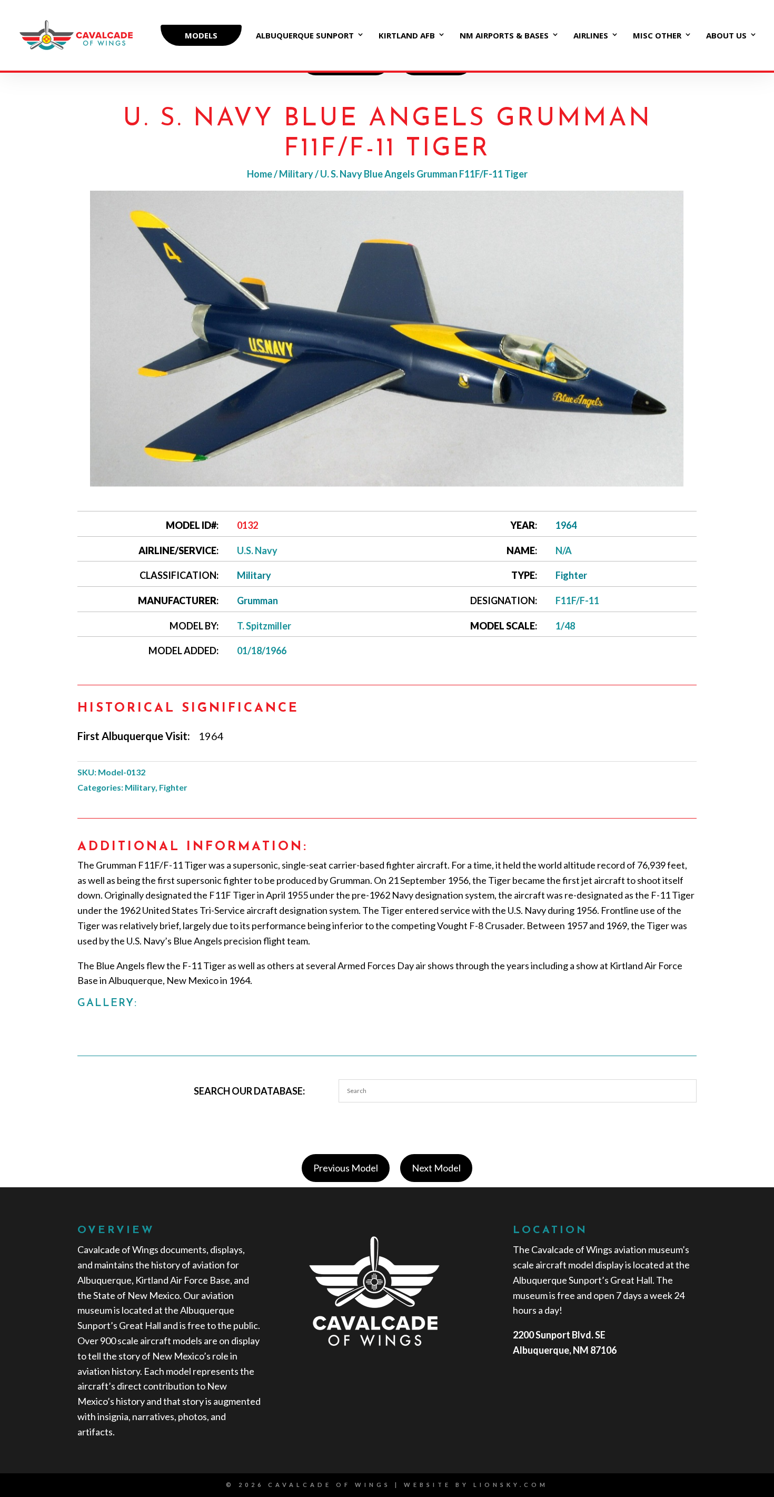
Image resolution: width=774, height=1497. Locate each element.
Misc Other (657, 36)
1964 (566, 525)
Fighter (571, 575)
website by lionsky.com (476, 1484)
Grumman (257, 600)
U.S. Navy (257, 550)
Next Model (436, 1168)
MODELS (201, 35)
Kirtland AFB (407, 36)
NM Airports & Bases (504, 36)
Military (296, 174)
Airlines (590, 36)
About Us (726, 36)
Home (259, 174)
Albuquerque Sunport (305, 36)
